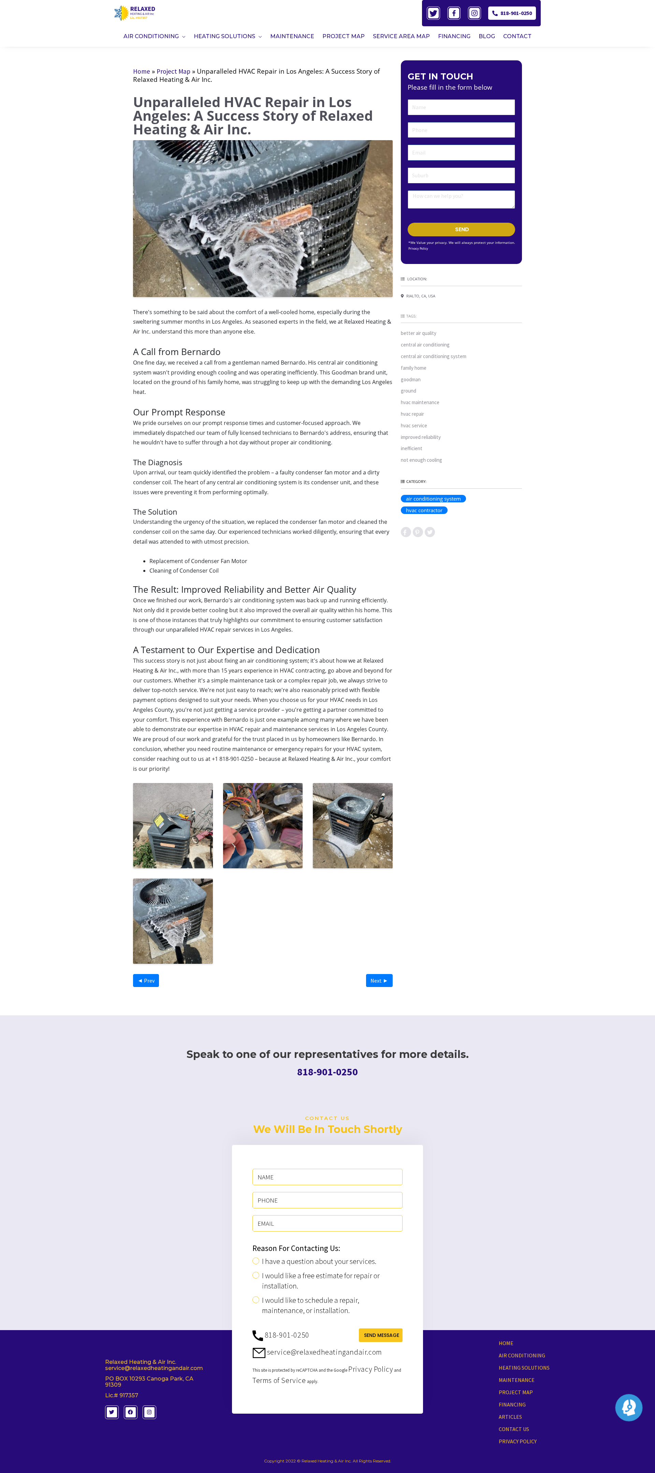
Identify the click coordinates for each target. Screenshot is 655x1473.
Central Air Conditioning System (433, 356)
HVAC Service (414, 425)
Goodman (411, 379)
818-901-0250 (516, 13)
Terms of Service (279, 1380)
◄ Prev (146, 980)
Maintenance (517, 1379)
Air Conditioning (522, 1355)
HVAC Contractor (424, 510)
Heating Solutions (524, 1367)
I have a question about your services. (319, 1261)
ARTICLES (510, 1416)
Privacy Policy (418, 248)
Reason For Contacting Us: (296, 1248)
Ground (408, 390)
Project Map (173, 71)
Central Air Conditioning (425, 344)
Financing (512, 1404)
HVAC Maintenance (420, 402)
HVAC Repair (412, 414)
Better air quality (418, 333)
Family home (413, 368)
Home (141, 71)
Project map (516, 1392)
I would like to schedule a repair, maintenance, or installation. (310, 1305)
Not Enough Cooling (421, 460)
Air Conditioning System (433, 498)
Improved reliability (421, 437)
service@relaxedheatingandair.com (323, 1352)
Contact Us (514, 1429)
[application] (182, 36)
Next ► (379, 980)
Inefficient (411, 448)
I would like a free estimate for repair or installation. (321, 1281)
